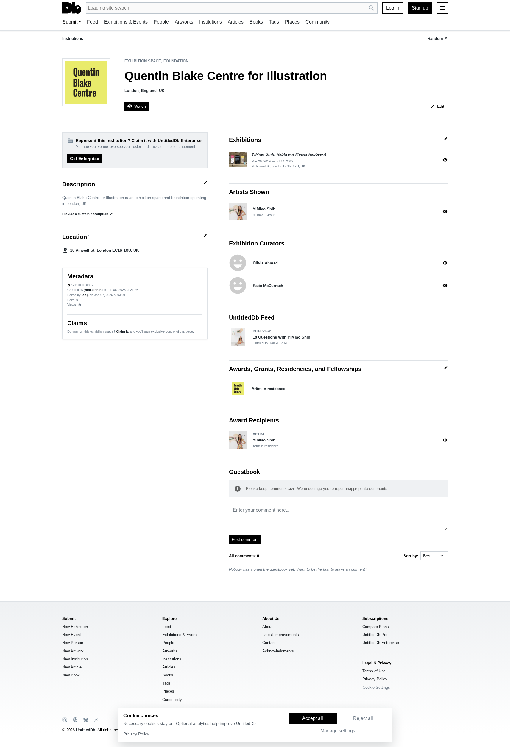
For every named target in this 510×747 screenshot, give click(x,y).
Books (256, 21)
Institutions (210, 21)
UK (161, 90)
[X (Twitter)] (96, 719)
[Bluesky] (85, 719)
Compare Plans (375, 626)
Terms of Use (374, 671)
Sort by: (410, 556)
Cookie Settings (376, 687)
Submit (70, 21)
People (161, 21)
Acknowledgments (278, 651)
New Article (72, 667)
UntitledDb (85, 730)
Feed (92, 21)
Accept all (312, 718)
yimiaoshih (93, 290)
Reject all (363, 718)
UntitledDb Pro (374, 634)
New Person (72, 642)
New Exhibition (75, 626)
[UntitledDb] (71, 8)
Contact (269, 642)
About (267, 626)
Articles (236, 21)
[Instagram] (64, 719)
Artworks (184, 21)
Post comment (245, 539)
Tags (274, 21)
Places (292, 21)
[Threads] (75, 719)
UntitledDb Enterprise (380, 642)
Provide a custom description (87, 214)
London (131, 90)
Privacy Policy (374, 679)
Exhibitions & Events (126, 21)
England (149, 90)
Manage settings (337, 730)
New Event (71, 634)
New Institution (75, 659)
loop (85, 295)
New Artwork (73, 651)
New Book (71, 675)
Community (317, 21)
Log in (392, 7)
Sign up (420, 7)
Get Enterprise (84, 158)
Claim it (122, 331)
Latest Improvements (280, 634)
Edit (437, 106)
